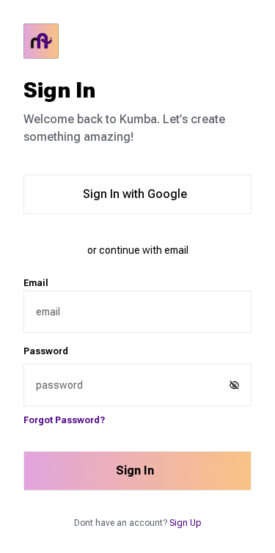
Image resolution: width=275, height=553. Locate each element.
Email (35, 283)
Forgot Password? (64, 420)
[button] (234, 385)
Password (45, 351)
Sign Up (185, 523)
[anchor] (137, 41)
